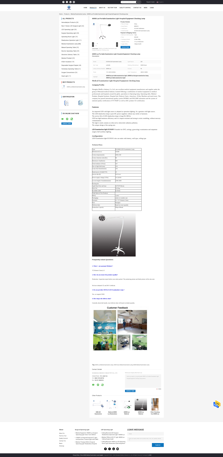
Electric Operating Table (68, 51)
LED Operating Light (67, 29)
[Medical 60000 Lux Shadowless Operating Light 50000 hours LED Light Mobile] (112, 404)
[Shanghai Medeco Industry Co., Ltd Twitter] (67, 2)
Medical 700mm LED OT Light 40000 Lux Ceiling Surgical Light (113, 438)
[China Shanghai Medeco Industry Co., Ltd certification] (66, 103)
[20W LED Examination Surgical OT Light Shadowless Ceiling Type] (98, 404)
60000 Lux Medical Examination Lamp (76, 87)
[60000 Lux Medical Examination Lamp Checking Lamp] (126, 404)
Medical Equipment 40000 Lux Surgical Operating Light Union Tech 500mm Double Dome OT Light (87, 434)
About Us (102, 7)
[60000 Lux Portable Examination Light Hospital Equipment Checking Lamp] (104, 31)
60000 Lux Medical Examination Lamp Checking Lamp (126, 413)
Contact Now (125, 47)
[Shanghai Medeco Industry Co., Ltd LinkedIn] (70, 2)
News (145, 7)
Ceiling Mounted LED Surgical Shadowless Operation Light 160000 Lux (113, 433)
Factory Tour (112, 7)
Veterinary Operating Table (69, 69)
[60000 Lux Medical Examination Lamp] (63, 87)
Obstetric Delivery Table (68, 54)
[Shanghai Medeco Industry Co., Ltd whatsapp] (68, 119)
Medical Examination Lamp (78, 14)
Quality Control (125, 7)
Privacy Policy (76, 455)
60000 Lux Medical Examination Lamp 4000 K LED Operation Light (141, 413)
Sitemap (61, 446)
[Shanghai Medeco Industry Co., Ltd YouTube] (73, 2)
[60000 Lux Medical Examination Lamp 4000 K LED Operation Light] (141, 404)
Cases (152, 7)
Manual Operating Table (68, 47)
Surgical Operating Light (68, 33)
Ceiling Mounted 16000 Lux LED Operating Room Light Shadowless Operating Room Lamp (113, 443)
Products (93, 7)
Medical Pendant (66, 58)
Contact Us (137, 7)
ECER (150, 455)
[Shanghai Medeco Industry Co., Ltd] (68, 7)
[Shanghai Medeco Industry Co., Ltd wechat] (73, 119)
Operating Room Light (68, 37)
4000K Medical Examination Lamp (141, 364)
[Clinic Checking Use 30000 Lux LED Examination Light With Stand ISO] (155, 404)
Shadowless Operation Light (70, 40)
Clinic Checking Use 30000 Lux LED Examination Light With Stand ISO (155, 413)
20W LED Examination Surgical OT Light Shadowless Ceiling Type (98, 413)
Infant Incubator (66, 62)
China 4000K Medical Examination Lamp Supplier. (92, 455)
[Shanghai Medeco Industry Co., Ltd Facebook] (63, 2)
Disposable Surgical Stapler (69, 65)
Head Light (64, 76)
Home (85, 7)
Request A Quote (151, 2)
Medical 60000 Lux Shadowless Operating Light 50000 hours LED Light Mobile (112, 413)
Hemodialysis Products (68, 22)
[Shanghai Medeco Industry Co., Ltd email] (63, 119)
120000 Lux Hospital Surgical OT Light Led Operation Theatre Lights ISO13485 (87, 438)
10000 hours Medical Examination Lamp (123, 364)
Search (138, 2)
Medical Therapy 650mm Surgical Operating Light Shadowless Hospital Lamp (86, 443)
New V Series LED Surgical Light (71, 26)
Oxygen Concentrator (68, 72)
